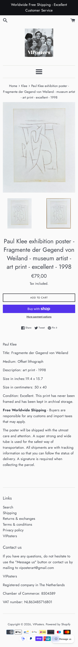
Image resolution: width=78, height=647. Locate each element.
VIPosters (10, 536)
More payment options (39, 316)
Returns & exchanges (19, 518)
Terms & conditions (17, 524)
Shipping (10, 512)
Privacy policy (13, 530)
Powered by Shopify (58, 624)
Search (8, 507)
